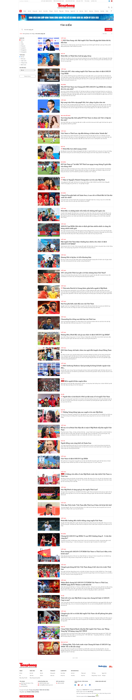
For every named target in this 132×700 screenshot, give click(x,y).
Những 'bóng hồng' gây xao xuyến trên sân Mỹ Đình (83, 412)
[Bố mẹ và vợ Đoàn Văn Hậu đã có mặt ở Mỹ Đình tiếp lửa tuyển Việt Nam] (49, 431)
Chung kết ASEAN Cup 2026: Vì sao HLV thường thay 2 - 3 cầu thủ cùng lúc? (86, 537)
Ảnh (22, 42)
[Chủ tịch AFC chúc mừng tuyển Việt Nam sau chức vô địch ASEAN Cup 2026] (49, 75)
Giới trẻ (56, 11)
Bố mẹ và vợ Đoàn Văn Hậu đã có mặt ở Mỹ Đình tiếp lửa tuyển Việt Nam (86, 429)
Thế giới (51, 11)
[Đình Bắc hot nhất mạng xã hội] (49, 152)
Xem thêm (111, 11)
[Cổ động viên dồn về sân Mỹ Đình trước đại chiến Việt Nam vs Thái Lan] (49, 477)
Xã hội (25, 11)
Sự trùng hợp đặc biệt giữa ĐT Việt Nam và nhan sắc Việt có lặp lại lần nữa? (86, 119)
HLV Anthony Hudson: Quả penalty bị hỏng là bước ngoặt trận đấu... (85, 367)
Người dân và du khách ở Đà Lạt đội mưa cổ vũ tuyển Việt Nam (86, 397)
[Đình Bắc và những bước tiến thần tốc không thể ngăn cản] (49, 214)
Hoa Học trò (79, 1)
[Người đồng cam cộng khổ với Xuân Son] (49, 446)
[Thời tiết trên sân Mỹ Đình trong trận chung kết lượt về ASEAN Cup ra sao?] (49, 601)
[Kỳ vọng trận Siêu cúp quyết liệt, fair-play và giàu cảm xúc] (49, 106)
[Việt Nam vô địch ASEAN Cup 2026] (49, 462)
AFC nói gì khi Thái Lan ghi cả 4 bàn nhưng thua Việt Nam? (83, 273)
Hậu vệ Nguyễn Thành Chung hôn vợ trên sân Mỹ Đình (84, 180)
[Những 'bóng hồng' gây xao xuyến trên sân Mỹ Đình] (49, 415)
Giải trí (86, 11)
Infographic (24, 52)
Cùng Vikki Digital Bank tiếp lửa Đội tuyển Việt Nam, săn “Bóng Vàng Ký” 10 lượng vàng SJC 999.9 (85, 630)
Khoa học (97, 11)
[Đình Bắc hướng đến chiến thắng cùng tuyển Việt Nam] (49, 524)
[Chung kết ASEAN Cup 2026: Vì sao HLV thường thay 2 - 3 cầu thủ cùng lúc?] (49, 539)
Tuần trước (23, 60)
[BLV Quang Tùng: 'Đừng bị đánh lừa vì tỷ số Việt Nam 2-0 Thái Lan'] (49, 679)
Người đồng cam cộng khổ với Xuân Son (76, 443)
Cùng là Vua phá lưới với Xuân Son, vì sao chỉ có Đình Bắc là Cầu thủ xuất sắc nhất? (86, 196)
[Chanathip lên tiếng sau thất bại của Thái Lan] (49, 323)
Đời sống (63, 84)
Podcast (23, 46)
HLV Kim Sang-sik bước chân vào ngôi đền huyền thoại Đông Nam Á (86, 351)
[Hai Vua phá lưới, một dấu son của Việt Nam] (49, 307)
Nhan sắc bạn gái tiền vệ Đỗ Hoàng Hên (78, 691)
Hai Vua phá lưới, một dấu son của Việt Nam (77, 304)
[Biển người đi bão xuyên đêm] (49, 384)
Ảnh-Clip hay (64, 642)
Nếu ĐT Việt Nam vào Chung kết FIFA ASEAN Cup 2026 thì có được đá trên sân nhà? (86, 88)
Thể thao (67, 11)
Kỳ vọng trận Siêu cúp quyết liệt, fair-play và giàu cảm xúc (83, 102)
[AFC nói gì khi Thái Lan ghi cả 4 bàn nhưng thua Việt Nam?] (49, 276)
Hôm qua (23, 58)
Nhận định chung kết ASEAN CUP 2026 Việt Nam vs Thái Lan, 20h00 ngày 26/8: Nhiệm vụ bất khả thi (84, 583)
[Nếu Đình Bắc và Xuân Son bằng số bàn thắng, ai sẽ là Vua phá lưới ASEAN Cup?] (49, 663)
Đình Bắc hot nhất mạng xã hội (75, 149)
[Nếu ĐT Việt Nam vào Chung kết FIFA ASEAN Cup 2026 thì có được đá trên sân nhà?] (49, 90)
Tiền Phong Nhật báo (58, 1)
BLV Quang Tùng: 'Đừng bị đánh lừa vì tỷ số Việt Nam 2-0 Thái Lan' (86, 675)
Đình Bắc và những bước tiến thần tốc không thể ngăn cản (83, 211)
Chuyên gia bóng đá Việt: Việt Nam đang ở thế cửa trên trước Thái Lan (86, 568)
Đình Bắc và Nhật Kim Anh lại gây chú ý (76, 56)
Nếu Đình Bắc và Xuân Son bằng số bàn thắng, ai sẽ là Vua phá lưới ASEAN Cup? (86, 661)
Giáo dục (91, 11)
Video (107, 11)
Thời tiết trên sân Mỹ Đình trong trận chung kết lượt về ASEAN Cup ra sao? (85, 599)
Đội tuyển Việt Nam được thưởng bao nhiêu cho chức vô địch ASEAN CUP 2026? (84, 243)
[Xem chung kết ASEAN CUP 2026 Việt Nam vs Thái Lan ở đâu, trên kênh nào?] (49, 555)
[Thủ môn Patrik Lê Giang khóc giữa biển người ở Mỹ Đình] (49, 292)
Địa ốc (40, 11)
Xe (77, 11)
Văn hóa (81, 11)
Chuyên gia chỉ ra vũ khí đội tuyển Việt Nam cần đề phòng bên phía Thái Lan (86, 614)
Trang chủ (20, 11)
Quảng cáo (94, 1)
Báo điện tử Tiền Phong (66, 5)
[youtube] (112, 1)
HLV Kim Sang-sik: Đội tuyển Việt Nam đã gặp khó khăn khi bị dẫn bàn (86, 41)
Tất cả (22, 40)
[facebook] (109, 1)
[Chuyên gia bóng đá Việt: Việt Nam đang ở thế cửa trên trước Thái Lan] (49, 570)
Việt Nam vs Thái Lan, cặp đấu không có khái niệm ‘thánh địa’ (84, 133)
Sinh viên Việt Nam (70, 1)
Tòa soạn (86, 1)
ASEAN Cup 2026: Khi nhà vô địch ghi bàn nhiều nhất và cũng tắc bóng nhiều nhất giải (86, 227)
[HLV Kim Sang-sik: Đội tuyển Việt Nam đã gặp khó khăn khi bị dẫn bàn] (49, 44)
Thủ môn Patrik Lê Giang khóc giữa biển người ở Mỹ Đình (85, 288)
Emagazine (23, 50)
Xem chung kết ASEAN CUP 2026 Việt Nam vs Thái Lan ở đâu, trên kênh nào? (86, 552)
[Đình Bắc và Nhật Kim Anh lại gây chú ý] (49, 59)
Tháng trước (24, 62)
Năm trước (23, 64)
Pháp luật (61, 11)
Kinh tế (29, 11)
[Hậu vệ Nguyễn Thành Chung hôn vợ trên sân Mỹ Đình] (49, 183)
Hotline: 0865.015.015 (46, 1)
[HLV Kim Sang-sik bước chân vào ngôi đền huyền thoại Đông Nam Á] (49, 353)
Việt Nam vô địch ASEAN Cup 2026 (74, 458)
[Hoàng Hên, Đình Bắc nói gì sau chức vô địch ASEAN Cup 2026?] (49, 338)
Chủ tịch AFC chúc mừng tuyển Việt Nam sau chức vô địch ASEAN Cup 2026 (86, 72)
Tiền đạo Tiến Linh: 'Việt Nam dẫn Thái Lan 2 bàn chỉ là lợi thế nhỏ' (86, 505)
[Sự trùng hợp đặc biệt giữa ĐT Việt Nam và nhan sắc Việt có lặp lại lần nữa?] (49, 121)
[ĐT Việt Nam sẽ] (49, 168)
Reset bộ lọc (27, 76)
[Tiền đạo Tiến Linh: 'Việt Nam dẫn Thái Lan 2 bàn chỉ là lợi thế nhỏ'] (49, 508)
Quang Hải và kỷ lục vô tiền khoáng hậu (76, 257)
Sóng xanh (35, 11)
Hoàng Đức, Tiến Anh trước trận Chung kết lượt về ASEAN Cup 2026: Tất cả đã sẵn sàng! (86, 645)
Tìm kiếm (66, 25)
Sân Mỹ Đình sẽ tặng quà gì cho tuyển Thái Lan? (79, 489)
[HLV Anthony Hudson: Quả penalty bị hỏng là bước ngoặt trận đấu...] (49, 369)
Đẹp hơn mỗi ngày (66, 115)
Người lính (73, 11)
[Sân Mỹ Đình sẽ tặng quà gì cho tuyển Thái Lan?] (49, 493)
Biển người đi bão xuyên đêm (76, 381)
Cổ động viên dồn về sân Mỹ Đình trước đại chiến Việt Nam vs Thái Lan (86, 475)
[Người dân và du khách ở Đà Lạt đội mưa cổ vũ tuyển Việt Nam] (49, 400)
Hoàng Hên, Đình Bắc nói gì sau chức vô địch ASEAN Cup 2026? (85, 335)
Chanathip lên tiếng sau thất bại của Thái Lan (78, 319)
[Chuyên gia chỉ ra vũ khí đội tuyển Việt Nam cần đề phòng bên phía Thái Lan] (49, 617)
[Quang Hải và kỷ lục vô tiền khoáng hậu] (49, 261)
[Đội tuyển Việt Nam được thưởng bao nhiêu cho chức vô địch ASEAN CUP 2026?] (49, 245)
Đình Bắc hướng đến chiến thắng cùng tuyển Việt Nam (81, 520)
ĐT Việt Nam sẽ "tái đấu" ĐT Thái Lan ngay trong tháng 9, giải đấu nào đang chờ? (86, 165)
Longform (23, 48)
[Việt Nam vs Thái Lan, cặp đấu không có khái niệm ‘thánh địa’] (49, 137)
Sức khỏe (45, 11)
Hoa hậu (102, 11)
